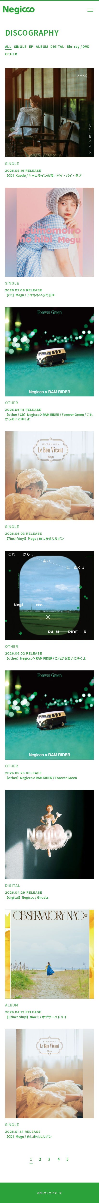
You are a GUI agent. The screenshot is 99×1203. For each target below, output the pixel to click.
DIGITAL (57, 46)
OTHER (11, 54)
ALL (8, 46)
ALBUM (42, 46)
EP (31, 46)
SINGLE (20, 46)
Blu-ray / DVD (78, 46)
